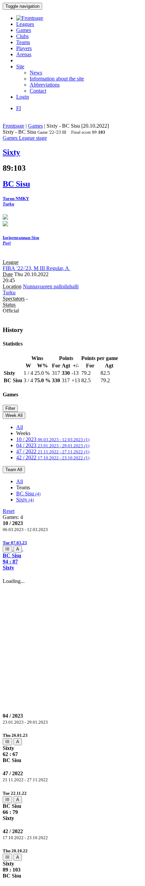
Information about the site (57, 78)
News (36, 72)
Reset (8, 511)
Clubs (22, 36)
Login (22, 97)
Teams (23, 42)
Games (23, 30)
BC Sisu (28, 493)
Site (20, 66)
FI (18, 108)
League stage (33, 138)
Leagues (25, 24)
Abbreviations (45, 85)
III (7, 549)
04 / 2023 (52, 445)
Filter (10, 408)
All (19, 427)
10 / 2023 (52, 439)
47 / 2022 (52, 451)
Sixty (25, 499)
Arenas (23, 54)
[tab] (72, 555)
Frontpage (13, 126)
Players (24, 48)
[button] (72, 555)
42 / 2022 (52, 457)
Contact (38, 91)
